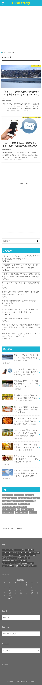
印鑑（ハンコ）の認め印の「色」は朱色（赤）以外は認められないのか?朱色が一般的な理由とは (21, 275)
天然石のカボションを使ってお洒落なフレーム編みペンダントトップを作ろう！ (21, 335)
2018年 (9, 52)
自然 (18, 509)
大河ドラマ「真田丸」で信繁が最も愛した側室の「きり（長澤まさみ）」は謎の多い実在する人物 (21, 326)
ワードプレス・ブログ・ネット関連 (25, 501)
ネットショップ (19, 495)
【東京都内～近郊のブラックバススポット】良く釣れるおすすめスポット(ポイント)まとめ (21, 266)
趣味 (17, 512)
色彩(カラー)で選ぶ (8, 512)
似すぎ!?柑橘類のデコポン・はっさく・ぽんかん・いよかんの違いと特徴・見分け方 (20, 311)
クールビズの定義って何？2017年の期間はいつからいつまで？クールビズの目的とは (20, 475)
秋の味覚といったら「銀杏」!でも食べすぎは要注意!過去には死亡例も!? (25, 398)
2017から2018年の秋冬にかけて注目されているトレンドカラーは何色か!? (26, 447)
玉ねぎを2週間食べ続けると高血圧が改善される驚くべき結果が (20, 302)
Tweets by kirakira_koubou (12, 528)
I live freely (21, 3)
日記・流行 (26, 504)
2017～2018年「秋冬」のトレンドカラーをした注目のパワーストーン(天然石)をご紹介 (26, 434)
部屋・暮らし (24, 512)
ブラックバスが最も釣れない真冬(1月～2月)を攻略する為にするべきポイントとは (20, 359)
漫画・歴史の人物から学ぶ (10, 506)
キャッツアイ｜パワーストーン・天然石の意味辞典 (21, 284)
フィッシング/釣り (7, 501)
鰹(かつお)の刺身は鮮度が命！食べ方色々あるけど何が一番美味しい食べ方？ (20, 293)
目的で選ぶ (23, 506)
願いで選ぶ (33, 512)
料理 (20, 504)
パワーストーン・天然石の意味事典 (29, 498)
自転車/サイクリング (28, 509)
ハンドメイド (29, 495)
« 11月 (10, 598)
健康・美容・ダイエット (9, 504)
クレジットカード (7, 495)
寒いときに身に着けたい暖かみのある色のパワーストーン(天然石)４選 (26, 409)
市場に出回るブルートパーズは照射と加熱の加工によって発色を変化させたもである (26, 385)
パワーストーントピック (9, 498)
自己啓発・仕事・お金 (8, 509)
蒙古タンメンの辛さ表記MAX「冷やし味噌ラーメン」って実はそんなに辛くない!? (20, 460)
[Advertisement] (21, 29)
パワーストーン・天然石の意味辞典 (15, 318)
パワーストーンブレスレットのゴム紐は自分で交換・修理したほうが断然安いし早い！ (21, 257)
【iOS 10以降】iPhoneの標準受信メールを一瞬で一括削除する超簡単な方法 (26, 372)
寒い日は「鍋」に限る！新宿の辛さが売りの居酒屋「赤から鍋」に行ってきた (26, 421)
